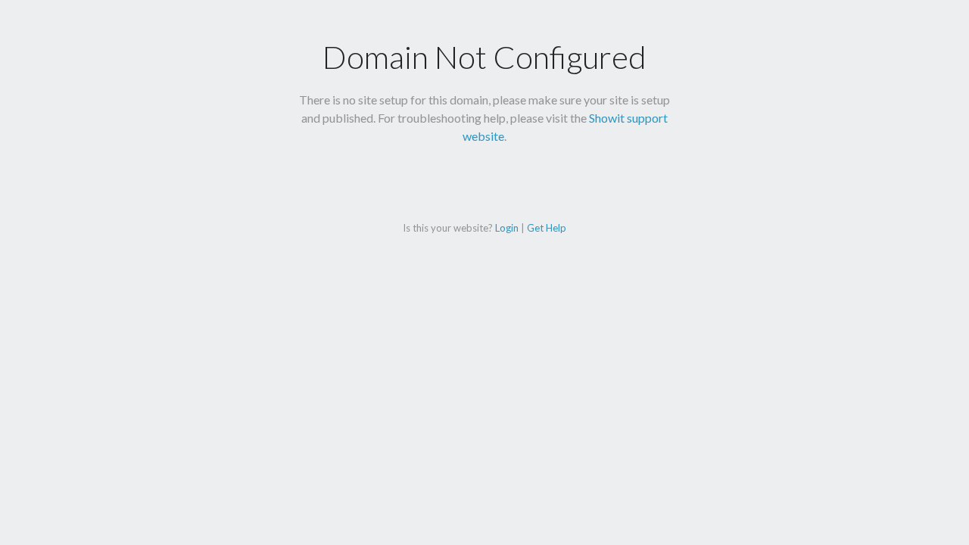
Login (507, 228)
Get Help (546, 228)
